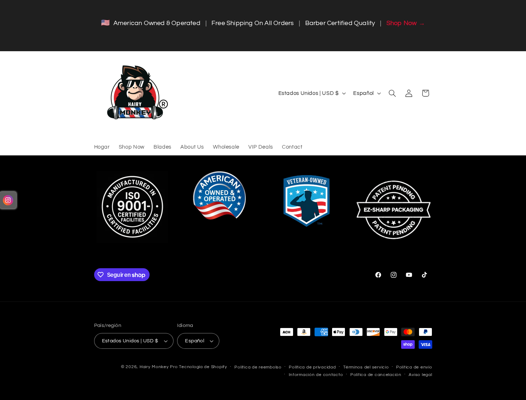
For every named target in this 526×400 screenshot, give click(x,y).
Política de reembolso (257, 367)
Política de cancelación (375, 375)
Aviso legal (420, 375)
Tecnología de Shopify (203, 367)
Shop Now (405, 23)
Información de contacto (316, 375)
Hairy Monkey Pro (159, 367)
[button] (392, 93)
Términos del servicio (366, 367)
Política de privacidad (312, 367)
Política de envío (414, 367)
